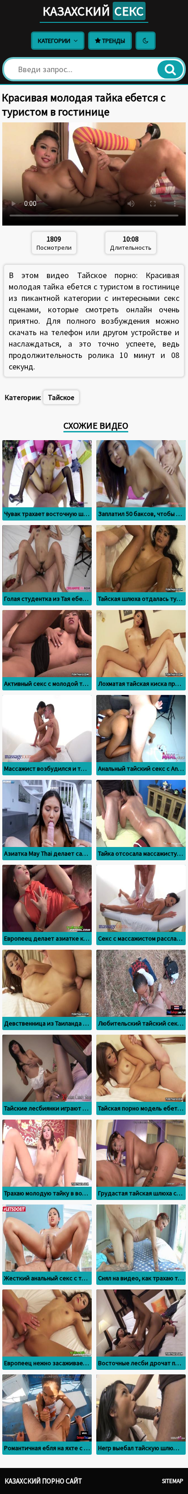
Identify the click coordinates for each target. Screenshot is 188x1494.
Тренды (113, 41)
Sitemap (172, 1481)
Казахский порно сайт (43, 1481)
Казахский (93, 11)
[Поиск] (170, 69)
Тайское (61, 397)
